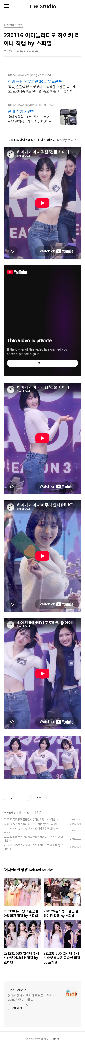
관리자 (56, 1039)
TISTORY (43, 1039)
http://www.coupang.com (26, 75)
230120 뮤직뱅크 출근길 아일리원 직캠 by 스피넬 (29, 819)
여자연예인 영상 (12, 812)
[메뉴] (6, 6)
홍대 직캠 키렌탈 (21, 111)
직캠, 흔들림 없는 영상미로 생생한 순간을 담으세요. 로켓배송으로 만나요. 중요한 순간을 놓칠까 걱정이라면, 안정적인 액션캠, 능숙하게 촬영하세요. (42, 89)
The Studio (42, 6)
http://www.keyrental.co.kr (27, 105)
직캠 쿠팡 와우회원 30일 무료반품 (35, 81)
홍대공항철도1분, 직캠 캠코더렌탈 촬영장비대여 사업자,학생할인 (29, 118)
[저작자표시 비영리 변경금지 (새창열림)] (52, 797)
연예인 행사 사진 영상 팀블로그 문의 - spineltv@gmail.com (31, 997)
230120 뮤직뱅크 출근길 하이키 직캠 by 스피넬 (28, 824)
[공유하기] (19, 798)
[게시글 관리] (24, 798)
